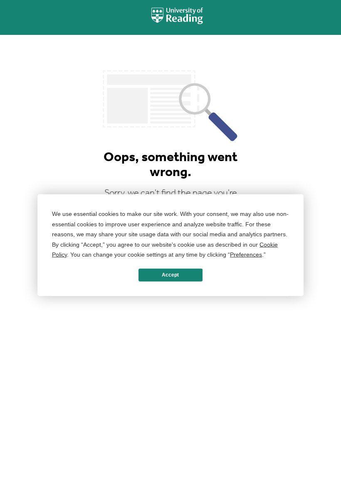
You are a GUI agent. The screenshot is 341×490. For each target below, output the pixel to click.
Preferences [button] (246, 254)
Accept (170, 275)
